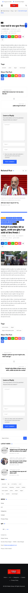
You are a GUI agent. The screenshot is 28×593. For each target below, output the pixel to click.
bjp (18, 198)
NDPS (24, 458)
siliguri (15, 67)
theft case (19, 330)
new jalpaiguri (13, 459)
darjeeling (22, 198)
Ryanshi (4, 235)
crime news (4, 487)
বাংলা (2, 507)
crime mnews (5, 327)
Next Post (21, 103)
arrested (4, 67)
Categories (3, 511)
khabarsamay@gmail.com (10, 545)
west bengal (22, 67)
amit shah (14, 198)
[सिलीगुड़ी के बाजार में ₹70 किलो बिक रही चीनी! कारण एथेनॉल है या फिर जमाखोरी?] (4, 450)
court (20, 484)
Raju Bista (17, 200)
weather (8, 493)
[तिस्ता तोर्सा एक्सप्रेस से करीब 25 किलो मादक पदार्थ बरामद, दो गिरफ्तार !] (4, 461)
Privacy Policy (4, 519)
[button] (23, 170)
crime (16, 458)
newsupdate (11, 200)
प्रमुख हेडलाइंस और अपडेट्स (6, 198)
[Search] (26, 5)
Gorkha (3, 200)
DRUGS (20, 458)
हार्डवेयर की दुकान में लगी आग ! (19, 105)
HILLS (6, 200)
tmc (3, 493)
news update (5, 490)
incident (18, 487)
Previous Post (7, 90)
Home (2, 503)
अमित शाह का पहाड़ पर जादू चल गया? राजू (9, 203)
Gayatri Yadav (5, 29)
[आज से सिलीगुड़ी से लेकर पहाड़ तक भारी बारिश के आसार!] (4, 472)
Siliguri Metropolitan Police (8, 330)
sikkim (16, 490)
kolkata (23, 487)
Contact (3, 515)
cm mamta (14, 484)
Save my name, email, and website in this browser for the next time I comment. (14, 155)
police (10, 67)
